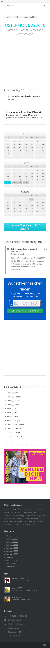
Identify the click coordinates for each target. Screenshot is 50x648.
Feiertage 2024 (12, 539)
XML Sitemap (11, 560)
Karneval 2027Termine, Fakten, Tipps (21, 598)
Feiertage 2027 (12, 548)
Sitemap (9, 557)
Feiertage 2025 (12, 542)
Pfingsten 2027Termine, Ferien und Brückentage (25, 580)
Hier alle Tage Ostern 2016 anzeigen (25, 227)
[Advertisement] (25, 61)
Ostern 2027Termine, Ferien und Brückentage (25, 589)
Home (8, 536)
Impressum (10, 566)
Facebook (44, 645)
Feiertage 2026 (12, 545)
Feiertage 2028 (12, 551)
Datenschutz (11, 563)
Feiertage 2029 (12, 554)
